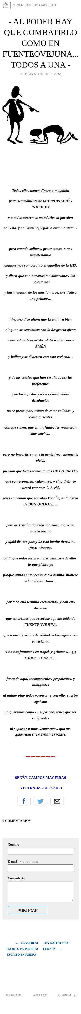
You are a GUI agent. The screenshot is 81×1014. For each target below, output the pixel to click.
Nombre (13, 844)
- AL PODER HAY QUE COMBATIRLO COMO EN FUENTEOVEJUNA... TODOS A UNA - (40, 43)
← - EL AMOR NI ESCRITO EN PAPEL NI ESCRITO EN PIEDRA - (22, 948)
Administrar (67, 995)
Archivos (40, 995)
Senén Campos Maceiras (34, 5)
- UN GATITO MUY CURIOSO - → (56, 945)
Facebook (24, 801)
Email (57, 801)
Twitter (40, 801)
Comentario (16, 878)
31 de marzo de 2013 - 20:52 (40, 74)
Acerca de (13, 995)
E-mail (23, 861)
